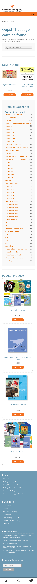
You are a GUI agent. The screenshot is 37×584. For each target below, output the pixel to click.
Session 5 (10, 198)
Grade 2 (9, 126)
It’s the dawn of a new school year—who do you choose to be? (18, 551)
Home (6, 21)
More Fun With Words (14, 255)
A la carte (8, 120)
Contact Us (7, 506)
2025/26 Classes (12, 183)
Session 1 (10, 186)
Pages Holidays (11, 219)
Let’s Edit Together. (10, 543)
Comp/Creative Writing (11, 485)
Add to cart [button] (9, 95)
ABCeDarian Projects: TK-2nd (16, 249)
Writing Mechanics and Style (16, 156)
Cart (28, 579)
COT (6, 222)
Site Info (6, 524)
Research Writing (12, 150)
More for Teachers (13, 252)
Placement (7, 515)
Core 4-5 (10, 168)
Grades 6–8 (10, 135)
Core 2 (9, 162)
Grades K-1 (10, 141)
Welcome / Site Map (10, 512)
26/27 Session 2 (12, 207)
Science (10, 153)
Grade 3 (9, 129)
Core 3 (9, 165)
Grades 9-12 (10, 138)
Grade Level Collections (14, 228)
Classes (8, 180)
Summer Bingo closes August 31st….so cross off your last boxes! (17, 536)
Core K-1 (10, 177)
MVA (6, 237)
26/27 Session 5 (12, 216)
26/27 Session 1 (12, 204)
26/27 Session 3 (12, 210)
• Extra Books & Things (13, 115)
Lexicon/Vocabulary (13, 144)
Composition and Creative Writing (18, 123)
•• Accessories (11, 117)
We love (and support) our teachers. (16, 540)
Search (18, 581)
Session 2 (10, 189)
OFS (6, 240)
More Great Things (12, 231)
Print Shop (9, 246)
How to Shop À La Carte (11, 518)
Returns (6, 509)
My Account (6, 581)
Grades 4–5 (10, 132)
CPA (6, 225)
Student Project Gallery (11, 521)
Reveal (8, 234)
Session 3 (10, 192)
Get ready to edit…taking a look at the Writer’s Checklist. (17, 546)
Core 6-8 (10, 171)
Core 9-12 (10, 174)
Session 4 (10, 195)
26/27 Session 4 (12, 213)
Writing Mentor (11, 261)
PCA (6, 243)
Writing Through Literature (16, 159)
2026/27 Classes (12, 201)
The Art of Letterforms (14, 258)
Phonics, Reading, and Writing (17, 147)
